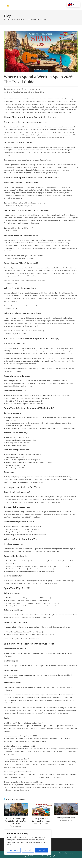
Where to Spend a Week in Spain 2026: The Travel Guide (29, 19)
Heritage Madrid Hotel (66, 817)
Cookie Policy (63, 853)
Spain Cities (39, 92)
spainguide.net (13, 89)
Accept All (41, 850)
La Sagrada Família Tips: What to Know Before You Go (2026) (15, 820)
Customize (14, 850)
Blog (8, 92)
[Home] (4, 19)
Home (71, 853)
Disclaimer (54, 853)
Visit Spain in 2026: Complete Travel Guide (41, 819)
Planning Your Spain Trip (22, 92)
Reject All (28, 850)
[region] (27, 842)
